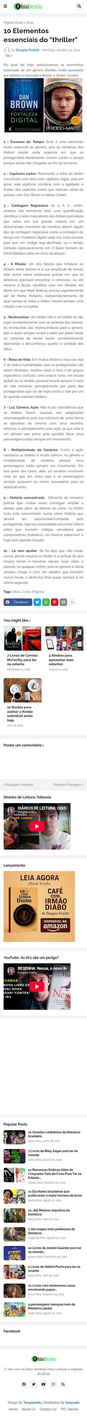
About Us (28, 1409)
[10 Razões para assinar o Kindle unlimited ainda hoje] (23, 690)
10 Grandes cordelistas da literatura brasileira (54, 1134)
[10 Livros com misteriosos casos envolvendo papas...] (14, 1291)
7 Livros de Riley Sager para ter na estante (53, 1153)
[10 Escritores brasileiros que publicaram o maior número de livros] (14, 1197)
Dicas (30, 22)
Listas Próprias (33, 592)
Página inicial (13, 22)
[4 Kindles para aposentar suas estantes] (64, 638)
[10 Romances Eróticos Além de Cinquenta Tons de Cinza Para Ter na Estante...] (14, 1175)
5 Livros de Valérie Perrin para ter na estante (54, 1268)
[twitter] (33, 1384)
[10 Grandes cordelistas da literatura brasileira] (14, 1137)
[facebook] (24, 1384)
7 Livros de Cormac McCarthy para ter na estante (22, 660)
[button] (5, 6)
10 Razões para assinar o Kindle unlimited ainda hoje (20, 713)
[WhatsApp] (46, 602)
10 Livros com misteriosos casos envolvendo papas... (51, 1287)
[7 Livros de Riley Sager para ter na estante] (14, 1156)
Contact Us (48, 1409)
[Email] (63, 602)
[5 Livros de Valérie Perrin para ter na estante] (14, 1272)
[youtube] (43, 1384)
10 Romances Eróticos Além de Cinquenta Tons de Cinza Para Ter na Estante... (54, 1174)
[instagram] (53, 1384)
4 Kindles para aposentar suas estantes (61, 660)
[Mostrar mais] (72, 602)
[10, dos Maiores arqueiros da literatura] (14, 1215)
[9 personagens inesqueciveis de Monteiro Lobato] (14, 1309)
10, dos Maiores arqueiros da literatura (49, 1212)
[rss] (63, 1384)
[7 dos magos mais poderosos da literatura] (14, 1234)
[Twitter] (37, 602)
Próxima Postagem (67, 785)
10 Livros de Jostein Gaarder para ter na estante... (54, 1250)
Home (13, 1409)
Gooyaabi (72, 1402)
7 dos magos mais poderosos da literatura (51, 1231)
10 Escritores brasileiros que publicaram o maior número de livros (55, 1193)
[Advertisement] (43, 1067)
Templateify (32, 1402)
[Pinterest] (54, 602)
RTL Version (69, 1409)
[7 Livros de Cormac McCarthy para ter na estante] (23, 638)
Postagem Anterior (19, 785)
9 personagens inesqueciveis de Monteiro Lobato (51, 1306)
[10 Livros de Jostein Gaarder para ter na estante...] (14, 1253)
